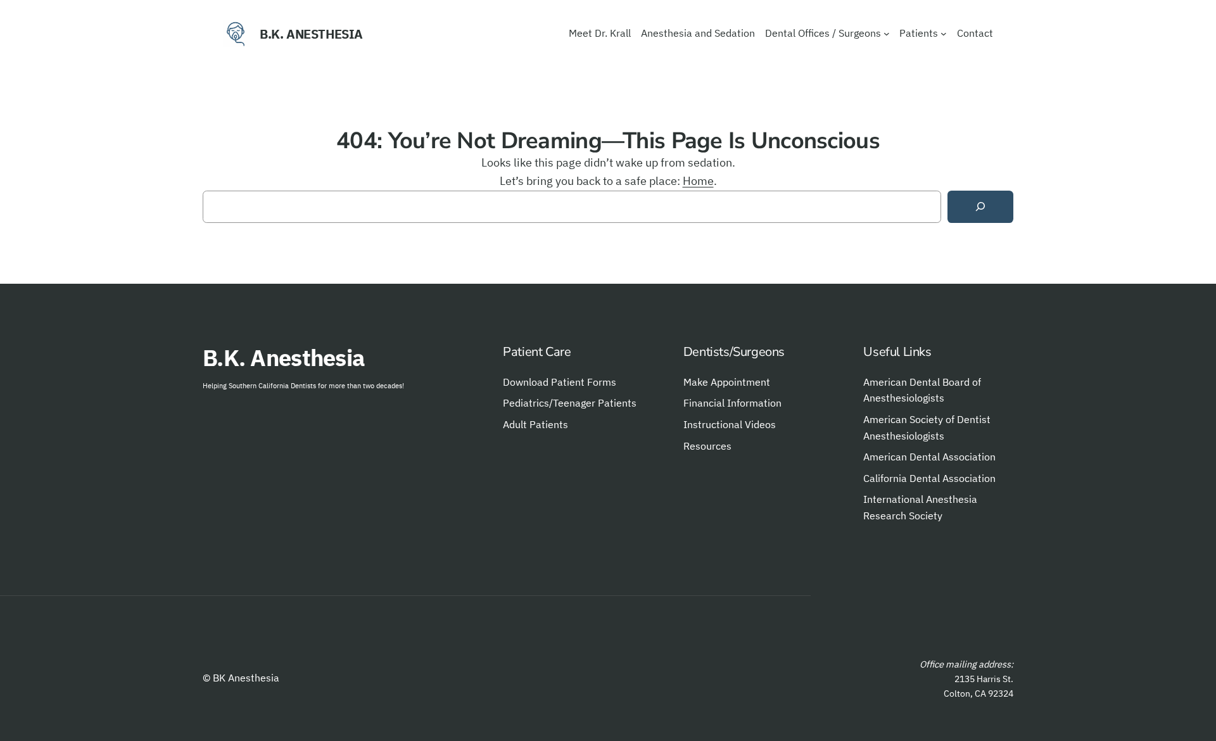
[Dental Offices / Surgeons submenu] (887, 33)
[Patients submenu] (943, 33)
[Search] (980, 207)
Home (698, 181)
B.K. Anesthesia (311, 33)
